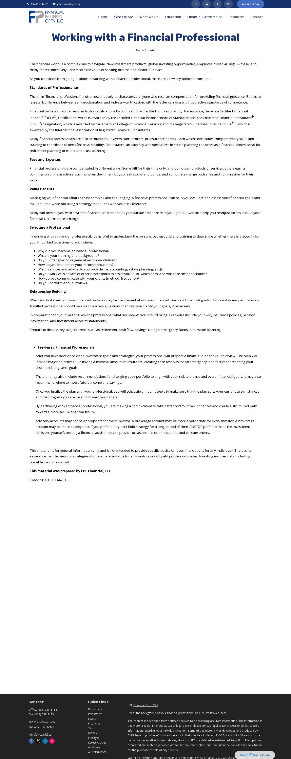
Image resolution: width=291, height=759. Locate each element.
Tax (90, 728)
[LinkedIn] (206, 4)
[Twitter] (195, 4)
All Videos (94, 747)
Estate (92, 719)
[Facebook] (217, 4)
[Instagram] (52, 741)
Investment (95, 714)
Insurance (94, 723)
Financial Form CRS (145, 705)
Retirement (95, 709)
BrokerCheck (218, 713)
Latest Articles (97, 742)
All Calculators (97, 752)
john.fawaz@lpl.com (68, 4)
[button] (102, 16)
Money (92, 733)
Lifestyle (93, 738)
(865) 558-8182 (39, 4)
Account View (250, 4)
